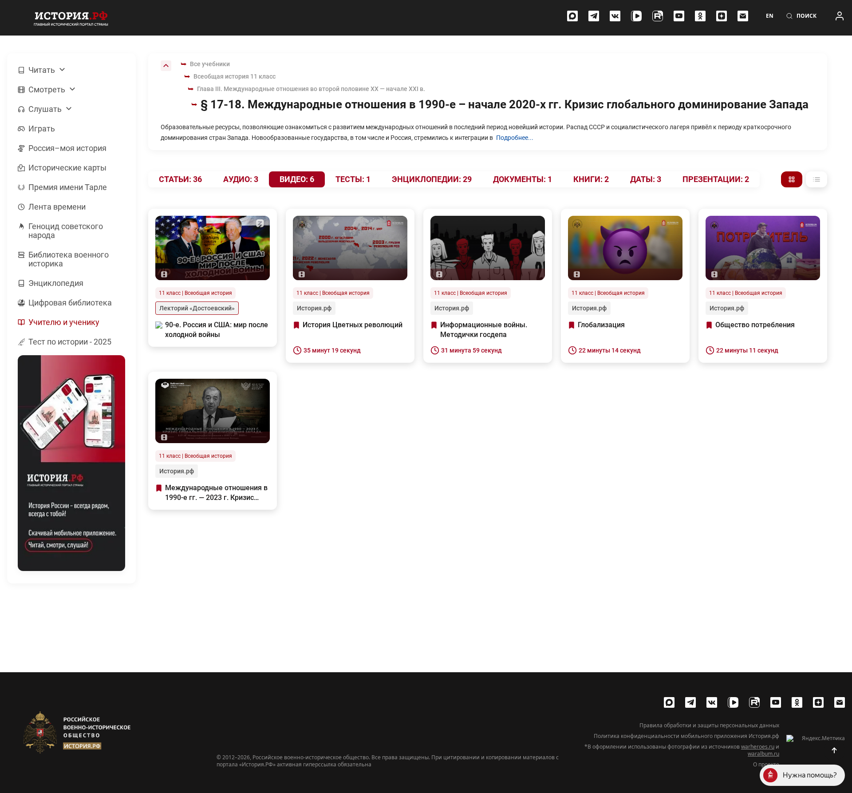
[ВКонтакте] (615, 16)
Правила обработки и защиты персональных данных (709, 725)
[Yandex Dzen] (721, 16)
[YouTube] (679, 16)
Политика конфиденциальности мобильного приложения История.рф (686, 736)
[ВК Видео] (636, 16)
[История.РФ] (71, 18)
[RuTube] (657, 16)
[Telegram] (593, 16)
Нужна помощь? (810, 775)
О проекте (766, 764)
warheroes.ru (757, 746)
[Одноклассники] (700, 16)
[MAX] (572, 16)
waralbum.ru (763, 753)
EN (769, 16)
